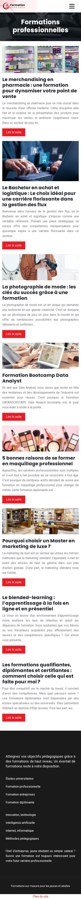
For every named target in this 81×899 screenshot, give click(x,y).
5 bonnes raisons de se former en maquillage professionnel (38, 461)
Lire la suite (13, 132)
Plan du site (40, 896)
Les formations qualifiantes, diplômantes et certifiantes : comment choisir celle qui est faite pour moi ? (37, 673)
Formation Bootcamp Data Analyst (35, 378)
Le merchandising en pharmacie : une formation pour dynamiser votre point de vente (39, 88)
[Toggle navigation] (72, 6)
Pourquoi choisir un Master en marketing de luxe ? (38, 543)
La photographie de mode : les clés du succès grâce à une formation (39, 292)
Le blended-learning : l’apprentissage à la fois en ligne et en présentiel (35, 603)
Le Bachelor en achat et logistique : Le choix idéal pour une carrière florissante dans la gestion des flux (39, 196)
